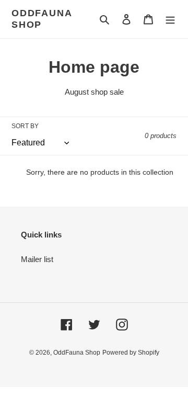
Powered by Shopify (130, 352)
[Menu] (170, 19)
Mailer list (37, 259)
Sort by (25, 126)
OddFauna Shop (41, 19)
